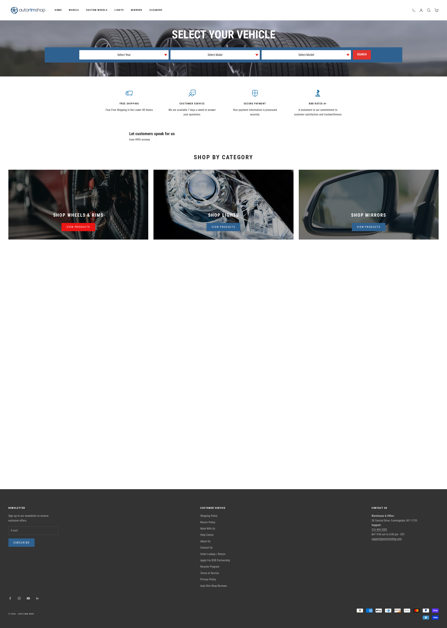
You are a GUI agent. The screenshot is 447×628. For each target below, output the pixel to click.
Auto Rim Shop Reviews (213, 585)
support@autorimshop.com (387, 539)
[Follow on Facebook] (10, 598)
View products (78, 227)
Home (58, 10)
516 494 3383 (379, 529)
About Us (205, 541)
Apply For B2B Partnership (215, 560)
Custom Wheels (97, 10)
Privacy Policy (208, 579)
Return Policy (207, 522)
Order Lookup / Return (212, 554)
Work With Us (207, 528)
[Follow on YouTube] (28, 598)
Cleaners (156, 10)
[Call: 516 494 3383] (414, 10)
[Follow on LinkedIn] (37, 598)
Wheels (74, 10)
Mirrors (136, 10)
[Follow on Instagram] (19, 598)
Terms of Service (209, 573)
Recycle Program (209, 566)
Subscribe (21, 542)
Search (362, 54)
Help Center (207, 535)
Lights (119, 10)
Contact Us (206, 547)
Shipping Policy (209, 515)
